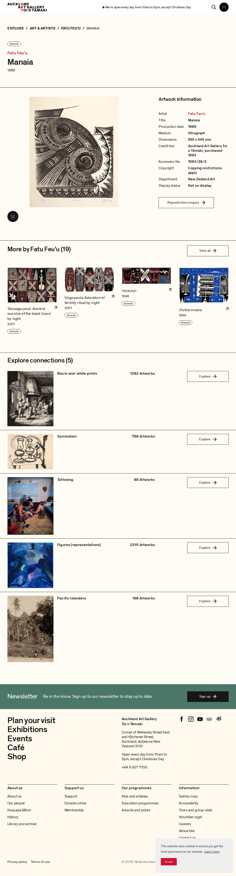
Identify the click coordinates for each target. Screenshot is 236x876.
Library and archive (21, 823)
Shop (16, 756)
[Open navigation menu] (224, 7)
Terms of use (40, 862)
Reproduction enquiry (183, 202)
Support (71, 796)
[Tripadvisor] (209, 719)
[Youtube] (200, 719)
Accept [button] (169, 862)
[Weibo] (218, 719)
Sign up (204, 696)
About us (14, 796)
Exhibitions (27, 729)
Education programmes (140, 803)
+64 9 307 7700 (134, 767)
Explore (204, 376)
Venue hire (187, 830)
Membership (74, 810)
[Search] (213, 7)
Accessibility (188, 803)
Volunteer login (190, 817)
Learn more (211, 852)
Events (19, 738)
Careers (185, 823)
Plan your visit (31, 720)
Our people (16, 803)
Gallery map (188, 796)
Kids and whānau (135, 796)
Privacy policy (17, 862)
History (12, 817)
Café (15, 747)
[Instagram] (191, 719)
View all (204, 250)
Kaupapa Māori (19, 810)
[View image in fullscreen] (12, 216)
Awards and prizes (136, 810)
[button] (32, 300)
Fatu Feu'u (17, 53)
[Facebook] (181, 719)
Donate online (75, 803)
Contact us (187, 837)
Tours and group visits (195, 810)
